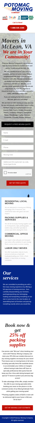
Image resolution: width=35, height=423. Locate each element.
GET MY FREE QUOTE (17, 183)
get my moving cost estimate (17, 408)
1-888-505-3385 (17, 27)
